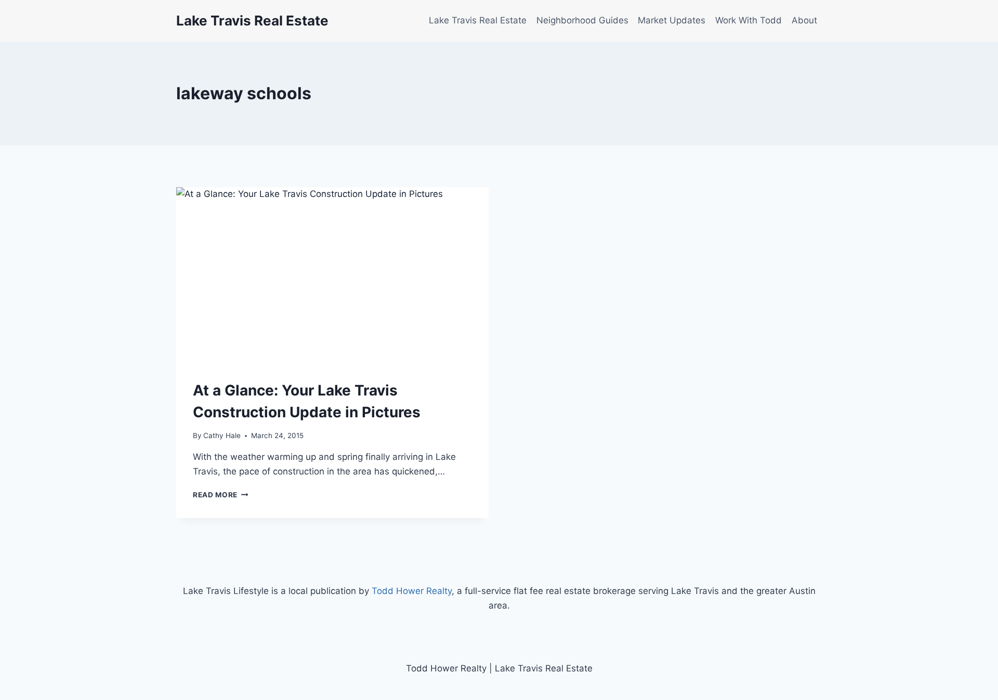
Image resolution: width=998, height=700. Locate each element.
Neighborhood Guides (582, 20)
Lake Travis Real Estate (478, 20)
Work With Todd (748, 20)
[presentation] (332, 275)
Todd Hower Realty (412, 591)
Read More (220, 495)
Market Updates (671, 20)
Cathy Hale (222, 435)
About (804, 20)
